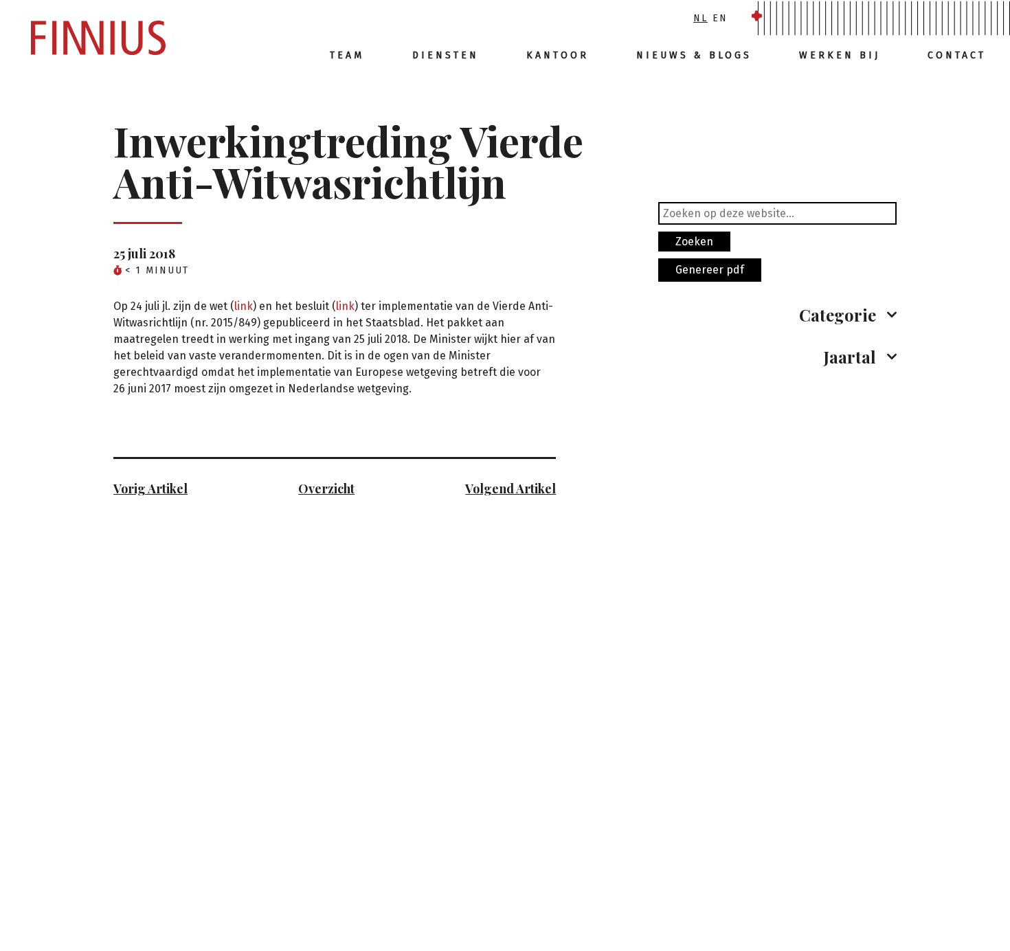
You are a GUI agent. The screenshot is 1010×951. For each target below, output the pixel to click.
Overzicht (326, 488)
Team (347, 55)
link (243, 306)
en (720, 18)
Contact (957, 55)
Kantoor (557, 55)
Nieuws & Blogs (694, 55)
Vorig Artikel (150, 488)
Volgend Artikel (510, 488)
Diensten (445, 55)
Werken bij (839, 55)
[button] (777, 314)
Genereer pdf (709, 269)
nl (700, 18)
